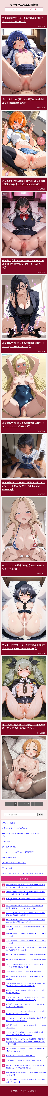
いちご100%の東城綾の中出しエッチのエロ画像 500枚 (26, 954)
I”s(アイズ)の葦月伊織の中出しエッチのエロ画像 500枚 (26, 959)
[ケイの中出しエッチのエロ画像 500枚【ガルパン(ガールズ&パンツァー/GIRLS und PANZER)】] (24, 560)
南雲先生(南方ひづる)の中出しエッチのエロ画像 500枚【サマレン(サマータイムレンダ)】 (23, 264)
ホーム (14, 9)
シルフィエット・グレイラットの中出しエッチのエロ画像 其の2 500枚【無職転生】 (25, 914)
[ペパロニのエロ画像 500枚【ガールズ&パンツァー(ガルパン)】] (24, 640)
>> (41, 804)
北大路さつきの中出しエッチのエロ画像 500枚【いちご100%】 (25, 928)
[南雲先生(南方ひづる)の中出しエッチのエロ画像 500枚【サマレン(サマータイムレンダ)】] (24, 338)
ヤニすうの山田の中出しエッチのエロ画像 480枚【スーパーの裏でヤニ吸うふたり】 (25, 965)
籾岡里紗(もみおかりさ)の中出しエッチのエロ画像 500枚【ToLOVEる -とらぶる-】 (26, 949)
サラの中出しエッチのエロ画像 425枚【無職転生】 (24, 971)
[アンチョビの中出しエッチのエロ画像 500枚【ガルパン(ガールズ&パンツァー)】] (24, 719)
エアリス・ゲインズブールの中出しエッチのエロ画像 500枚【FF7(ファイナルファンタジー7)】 (25, 998)
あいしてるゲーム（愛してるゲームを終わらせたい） (23, 873)
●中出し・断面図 (8, 823)
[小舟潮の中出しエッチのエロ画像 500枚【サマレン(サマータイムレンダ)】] (24, 418)
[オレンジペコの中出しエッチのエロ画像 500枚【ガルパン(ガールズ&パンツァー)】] (24, 799)
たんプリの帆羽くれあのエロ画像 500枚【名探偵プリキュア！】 (25, 900)
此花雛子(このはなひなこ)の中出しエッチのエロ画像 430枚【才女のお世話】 (25, 1005)
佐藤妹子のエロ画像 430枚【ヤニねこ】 (20, 1056)
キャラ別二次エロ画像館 (24, 4)
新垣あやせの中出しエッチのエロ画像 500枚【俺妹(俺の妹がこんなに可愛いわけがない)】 (25, 886)
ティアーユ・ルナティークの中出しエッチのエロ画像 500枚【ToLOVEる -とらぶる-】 (25, 1012)
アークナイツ (7, 842)
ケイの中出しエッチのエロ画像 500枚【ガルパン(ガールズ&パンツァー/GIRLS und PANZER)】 (23, 486)
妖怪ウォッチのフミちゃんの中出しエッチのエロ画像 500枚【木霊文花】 (25, 991)
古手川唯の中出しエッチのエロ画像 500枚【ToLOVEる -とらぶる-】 (26, 942)
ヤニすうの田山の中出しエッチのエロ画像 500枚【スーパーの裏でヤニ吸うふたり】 (25, 893)
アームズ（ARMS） (10, 847)
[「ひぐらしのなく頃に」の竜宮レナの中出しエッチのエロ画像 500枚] (24, 175)
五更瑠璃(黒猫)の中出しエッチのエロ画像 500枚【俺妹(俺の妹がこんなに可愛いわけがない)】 (26, 984)
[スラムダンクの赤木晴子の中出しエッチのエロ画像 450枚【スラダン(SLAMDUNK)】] (24, 255)
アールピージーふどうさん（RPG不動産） (18, 852)
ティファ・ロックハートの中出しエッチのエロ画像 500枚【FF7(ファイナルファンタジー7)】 (24, 907)
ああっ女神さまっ (9, 857)
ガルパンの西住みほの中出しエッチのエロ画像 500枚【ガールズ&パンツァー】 (25, 1050)
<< (7, 804)
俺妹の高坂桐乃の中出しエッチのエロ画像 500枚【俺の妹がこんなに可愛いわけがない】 (25, 921)
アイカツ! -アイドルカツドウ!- (14, 863)
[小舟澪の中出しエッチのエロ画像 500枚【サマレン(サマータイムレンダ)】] (24, 477)
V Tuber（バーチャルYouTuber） (15, 828)
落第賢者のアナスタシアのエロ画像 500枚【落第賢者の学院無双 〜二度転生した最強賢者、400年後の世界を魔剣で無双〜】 (25, 1041)
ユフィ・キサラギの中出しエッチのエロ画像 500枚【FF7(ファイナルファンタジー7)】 (24, 1033)
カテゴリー (33, 9)
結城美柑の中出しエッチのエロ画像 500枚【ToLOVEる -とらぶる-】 (26, 935)
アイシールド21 (8, 868)
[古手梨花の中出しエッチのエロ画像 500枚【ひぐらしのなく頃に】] (24, 94)
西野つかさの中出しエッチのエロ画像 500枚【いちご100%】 (25, 977)
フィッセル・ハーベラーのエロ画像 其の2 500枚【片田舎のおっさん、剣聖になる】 (26, 1019)
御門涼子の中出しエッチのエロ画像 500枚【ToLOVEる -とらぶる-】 (26, 1026)
